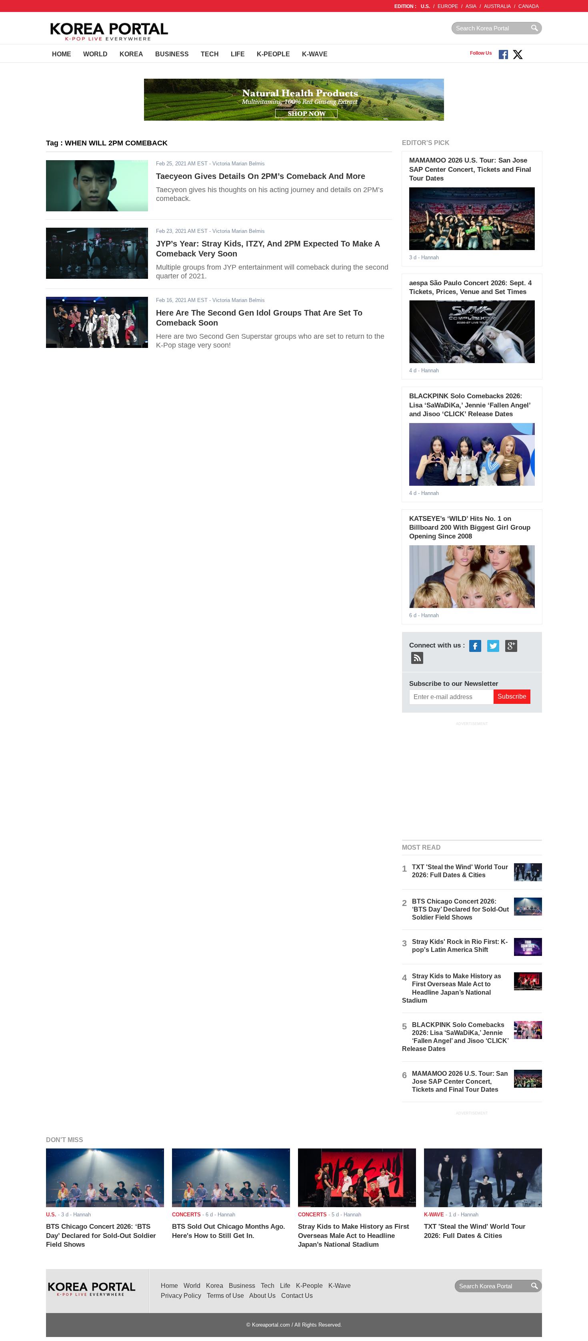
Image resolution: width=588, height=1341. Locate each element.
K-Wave (315, 54)
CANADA (528, 6)
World (95, 54)
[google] (511, 645)
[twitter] (493, 645)
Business (172, 54)
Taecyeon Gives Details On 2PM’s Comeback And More (260, 176)
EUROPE (448, 6)
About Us (262, 1295)
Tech (210, 54)
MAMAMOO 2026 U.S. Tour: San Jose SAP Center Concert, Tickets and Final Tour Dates (470, 169)
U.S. (425, 6)
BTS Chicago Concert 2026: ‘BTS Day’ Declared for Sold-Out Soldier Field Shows (460, 909)
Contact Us (297, 1295)
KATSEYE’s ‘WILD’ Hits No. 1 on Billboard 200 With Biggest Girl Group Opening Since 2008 (469, 527)
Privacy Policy (181, 1295)
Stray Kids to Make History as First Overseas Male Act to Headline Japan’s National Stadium (353, 1235)
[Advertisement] (472, 780)
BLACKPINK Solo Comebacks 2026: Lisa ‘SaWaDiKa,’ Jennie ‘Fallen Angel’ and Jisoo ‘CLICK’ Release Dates (469, 405)
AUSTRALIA (497, 6)
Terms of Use (225, 1295)
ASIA (471, 6)
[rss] (417, 657)
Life (238, 54)
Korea (131, 54)
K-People (273, 54)
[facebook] (475, 645)
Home (61, 54)
